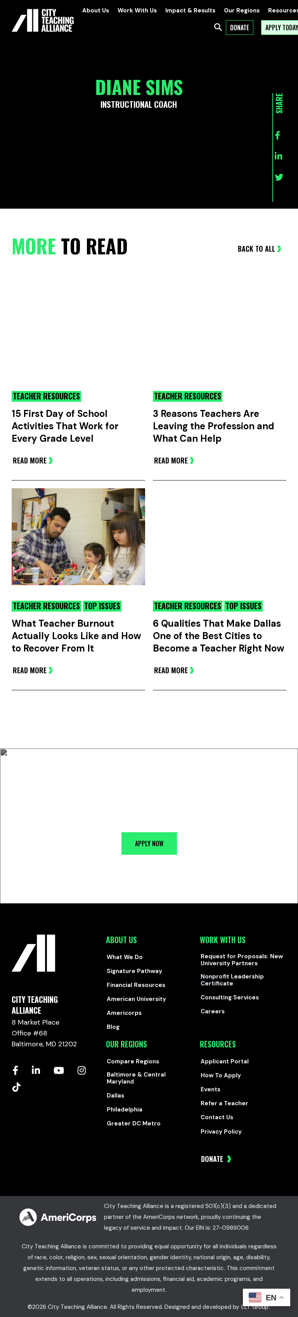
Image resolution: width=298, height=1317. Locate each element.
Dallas (115, 1095)
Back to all (256, 249)
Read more (30, 460)
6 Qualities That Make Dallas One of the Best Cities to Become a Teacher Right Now (218, 635)
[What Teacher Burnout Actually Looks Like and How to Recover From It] (78, 544)
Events (210, 1089)
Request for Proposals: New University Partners (242, 960)
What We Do (125, 957)
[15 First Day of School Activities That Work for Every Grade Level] (78, 334)
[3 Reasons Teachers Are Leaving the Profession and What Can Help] (219, 334)
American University (136, 999)
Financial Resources (136, 985)
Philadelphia (124, 1109)
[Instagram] (82, 1070)
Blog (113, 1026)
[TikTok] (16, 1087)
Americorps (124, 1012)
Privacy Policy (221, 1131)
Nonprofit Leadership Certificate (232, 980)
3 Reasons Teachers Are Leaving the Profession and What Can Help (213, 426)
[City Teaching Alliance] (43, 20)
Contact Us (217, 1117)
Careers (213, 1011)
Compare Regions (133, 1061)
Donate (213, 1159)
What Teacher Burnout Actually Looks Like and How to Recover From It (76, 635)
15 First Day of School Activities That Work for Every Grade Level (65, 426)
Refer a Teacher (224, 1103)
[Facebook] (15, 1070)
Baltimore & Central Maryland (136, 1078)
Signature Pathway (134, 971)
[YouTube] (59, 1070)
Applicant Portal (225, 1061)
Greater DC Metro (134, 1123)
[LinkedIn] (36, 1070)
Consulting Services (230, 997)
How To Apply (221, 1075)
